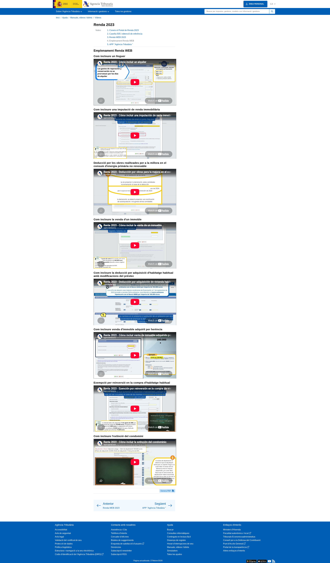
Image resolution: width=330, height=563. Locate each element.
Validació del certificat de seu (68, 540)
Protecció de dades (64, 544)
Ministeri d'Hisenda (232, 530)
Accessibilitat (61, 530)
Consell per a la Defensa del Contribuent (241, 540)
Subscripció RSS (119, 554)
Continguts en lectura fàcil (179, 537)
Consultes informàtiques (178, 533)
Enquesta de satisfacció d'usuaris (126, 544)
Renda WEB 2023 (117, 37)
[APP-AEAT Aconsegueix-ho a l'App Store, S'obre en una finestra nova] (262, 561)
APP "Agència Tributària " (121, 44)
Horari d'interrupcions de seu (180, 544)
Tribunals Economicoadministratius (239, 537)
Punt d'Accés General (233, 544)
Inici (58, 18)
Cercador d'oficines (120, 537)
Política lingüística (63, 547)
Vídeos (98, 18)
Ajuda (65, 18)
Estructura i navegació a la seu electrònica (74, 551)
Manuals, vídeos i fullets (81, 18)
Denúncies (116, 547)
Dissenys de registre (176, 540)
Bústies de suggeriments (122, 540)
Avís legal (59, 537)
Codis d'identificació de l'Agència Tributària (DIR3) (78, 554)
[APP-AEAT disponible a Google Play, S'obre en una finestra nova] (251, 561)
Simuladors (172, 551)
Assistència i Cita (119, 530)
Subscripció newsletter (121, 551)
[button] (272, 4)
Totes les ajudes (174, 554)
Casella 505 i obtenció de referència (125, 34)
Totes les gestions (123, 11)
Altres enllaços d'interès (234, 551)
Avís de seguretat (63, 533)
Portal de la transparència (235, 547)
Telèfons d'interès (119, 533)
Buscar (170, 530)
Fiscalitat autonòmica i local (236, 533)
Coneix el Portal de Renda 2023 (124, 30)
